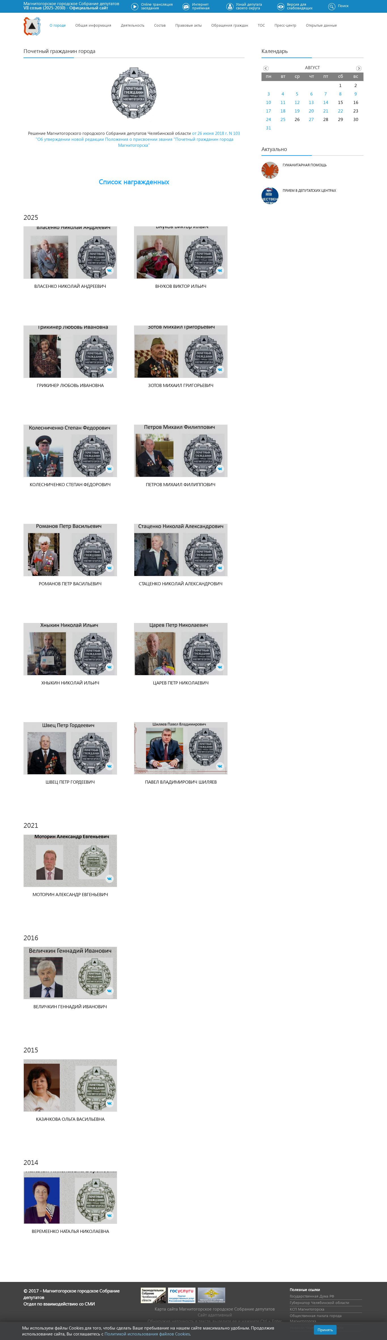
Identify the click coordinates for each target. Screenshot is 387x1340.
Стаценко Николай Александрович (181, 583)
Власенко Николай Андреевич (70, 286)
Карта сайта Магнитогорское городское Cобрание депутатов (215, 1309)
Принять (325, 1329)
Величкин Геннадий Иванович (70, 1006)
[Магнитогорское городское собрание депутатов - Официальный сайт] (32, 26)
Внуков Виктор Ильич (181, 286)
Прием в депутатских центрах (309, 190)
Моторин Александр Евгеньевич (70, 894)
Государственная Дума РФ (312, 1296)
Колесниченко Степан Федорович (70, 484)
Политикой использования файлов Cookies (147, 1334)
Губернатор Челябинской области (319, 1302)
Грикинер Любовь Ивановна (70, 385)
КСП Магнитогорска (307, 1309)
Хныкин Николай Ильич (70, 683)
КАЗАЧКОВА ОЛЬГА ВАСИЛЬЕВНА (70, 1119)
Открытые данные (321, 25)
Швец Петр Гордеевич (70, 782)
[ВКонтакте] (109, 270)
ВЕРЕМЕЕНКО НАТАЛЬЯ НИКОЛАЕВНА (70, 1231)
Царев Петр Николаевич (181, 683)
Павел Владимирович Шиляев (181, 782)
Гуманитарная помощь (305, 165)
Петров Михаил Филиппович (181, 484)
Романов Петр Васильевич (70, 583)
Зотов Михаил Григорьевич (181, 385)
